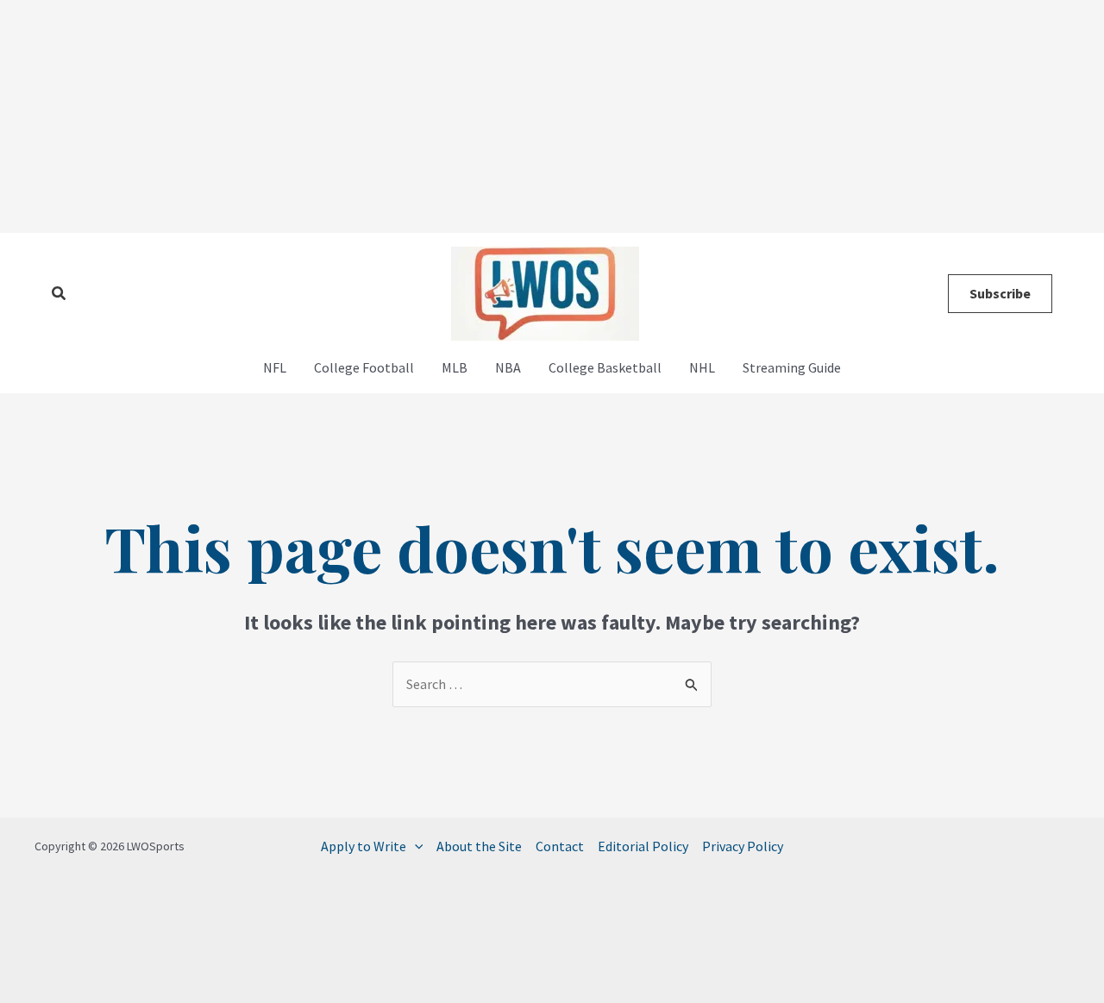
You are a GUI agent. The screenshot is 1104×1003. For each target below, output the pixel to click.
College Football (364, 367)
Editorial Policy (643, 846)
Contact (560, 846)
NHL (702, 367)
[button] (59, 294)
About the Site (479, 846)
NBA (508, 367)
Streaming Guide (792, 367)
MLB (454, 367)
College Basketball (605, 367)
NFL (274, 367)
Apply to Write (363, 846)
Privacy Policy (742, 846)
